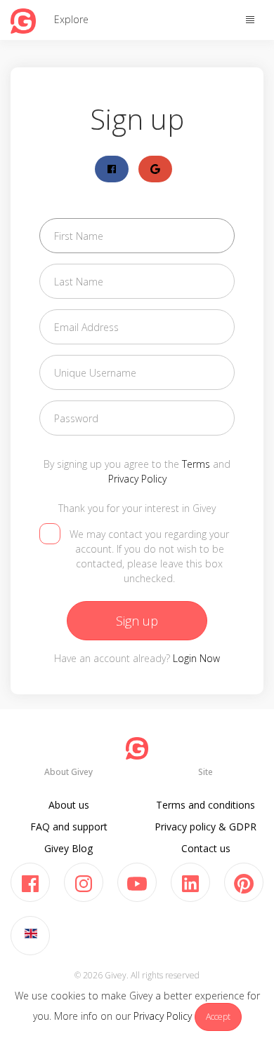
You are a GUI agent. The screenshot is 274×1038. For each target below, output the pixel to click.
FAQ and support (68, 826)
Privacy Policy (162, 1016)
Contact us (205, 848)
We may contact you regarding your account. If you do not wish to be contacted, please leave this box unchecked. (149, 556)
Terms (196, 464)
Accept (218, 1017)
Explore (71, 19)
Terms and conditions (205, 804)
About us (68, 804)
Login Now (196, 658)
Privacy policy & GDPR (205, 826)
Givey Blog (68, 848)
